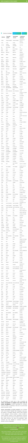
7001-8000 (7, 434)
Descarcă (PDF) (17, 33)
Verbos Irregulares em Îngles (18, 436)
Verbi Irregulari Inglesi (14, 438)
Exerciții (25, 33)
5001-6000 (17, 433)
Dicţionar (22, 37)
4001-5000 (11, 433)
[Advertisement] (14, 17)
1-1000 (13, 431)
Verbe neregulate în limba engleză (9, 1)
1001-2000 (18, 431)
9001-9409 (20, 434)
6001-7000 (23, 433)
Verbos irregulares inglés (8, 439)
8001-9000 (14, 434)
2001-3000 (24, 431)
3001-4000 (5, 433)
